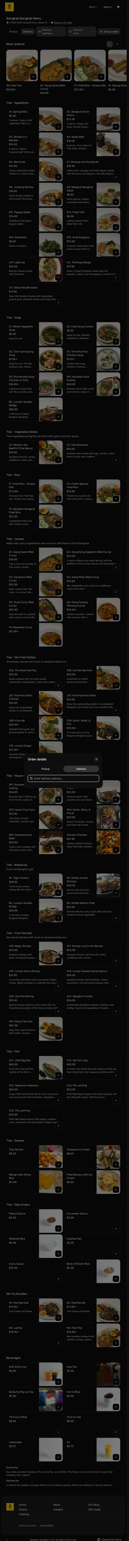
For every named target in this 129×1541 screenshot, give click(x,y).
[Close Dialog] (96, 759)
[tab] (45, 769)
